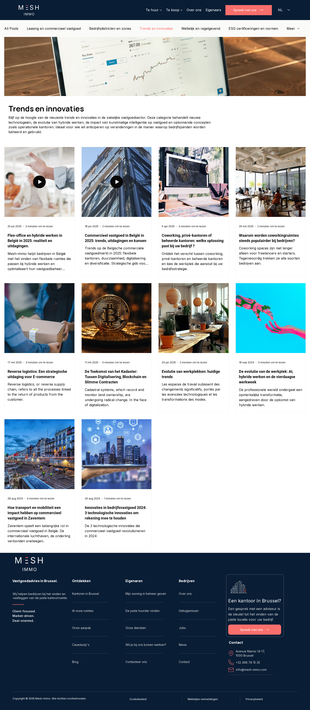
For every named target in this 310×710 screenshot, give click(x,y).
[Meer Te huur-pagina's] (161, 10)
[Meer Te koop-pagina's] (181, 10)
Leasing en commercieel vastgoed (54, 28)
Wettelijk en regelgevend (200, 28)
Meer (291, 28)
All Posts (11, 28)
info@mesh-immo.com (251, 669)
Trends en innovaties (156, 28)
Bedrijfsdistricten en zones (110, 28)
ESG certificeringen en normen (253, 28)
